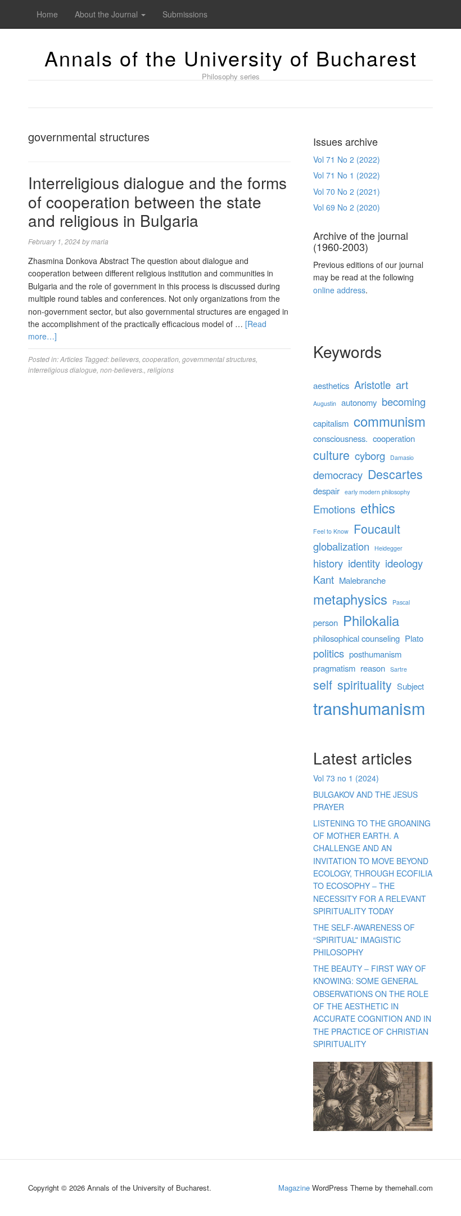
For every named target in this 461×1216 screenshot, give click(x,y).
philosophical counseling (356, 638)
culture (331, 454)
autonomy (359, 402)
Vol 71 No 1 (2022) (346, 175)
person (325, 622)
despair (326, 491)
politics (328, 653)
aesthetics (331, 385)
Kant (323, 579)
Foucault (377, 528)
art (402, 384)
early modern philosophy (377, 492)
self (322, 684)
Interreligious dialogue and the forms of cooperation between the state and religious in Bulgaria (157, 201)
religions (160, 369)
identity (364, 563)
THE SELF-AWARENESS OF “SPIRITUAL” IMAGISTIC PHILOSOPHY (364, 940)
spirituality (364, 684)
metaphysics (350, 599)
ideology (404, 563)
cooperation (160, 359)
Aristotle (372, 384)
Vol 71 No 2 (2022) (346, 159)
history (328, 563)
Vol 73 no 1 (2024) (346, 778)
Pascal (401, 602)
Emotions (334, 509)
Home (47, 14)
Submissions (184, 14)
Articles (71, 359)
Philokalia (371, 620)
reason (372, 668)
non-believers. (122, 369)
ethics (377, 507)
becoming (404, 401)
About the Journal (107, 14)
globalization (341, 546)
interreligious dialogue (62, 369)
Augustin (324, 403)
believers (125, 359)
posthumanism (375, 654)
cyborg (370, 455)
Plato (414, 638)
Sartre (398, 669)
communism (390, 421)
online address (339, 290)
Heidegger (388, 548)
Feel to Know (331, 531)
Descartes (395, 473)
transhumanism (369, 707)
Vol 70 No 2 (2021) (346, 191)
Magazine (294, 1187)
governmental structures (219, 359)
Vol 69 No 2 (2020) (346, 207)
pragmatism (334, 668)
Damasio (402, 457)
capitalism (331, 423)
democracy (338, 474)
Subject (410, 686)
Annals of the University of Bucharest (230, 57)
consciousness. (340, 438)
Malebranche (362, 580)
